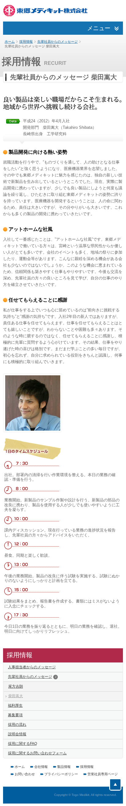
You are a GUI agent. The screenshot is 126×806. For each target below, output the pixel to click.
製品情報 (64, 766)
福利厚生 (15, 705)
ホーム (10, 41)
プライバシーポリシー (61, 774)
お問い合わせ (25, 774)
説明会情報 (17, 734)
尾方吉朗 (15, 686)
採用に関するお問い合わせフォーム (37, 753)
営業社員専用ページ (102, 774)
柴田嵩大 (15, 696)
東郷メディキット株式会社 (46, 11)
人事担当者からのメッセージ (32, 667)
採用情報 (26, 41)
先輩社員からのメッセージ (57, 41)
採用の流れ (17, 724)
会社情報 (41, 766)
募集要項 (15, 715)
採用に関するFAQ (22, 743)
